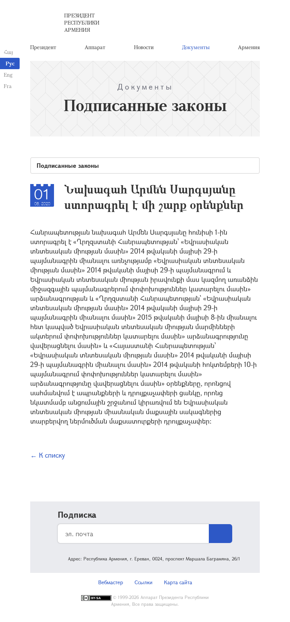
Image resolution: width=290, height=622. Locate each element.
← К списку (47, 455)
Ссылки (143, 582)
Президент (43, 47)
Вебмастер (110, 582)
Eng (8, 74)
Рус (10, 63)
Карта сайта (178, 582)
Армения (249, 47)
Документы (196, 47)
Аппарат (95, 47)
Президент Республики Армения (81, 22)
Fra (8, 86)
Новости (144, 47)
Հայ (8, 52)
